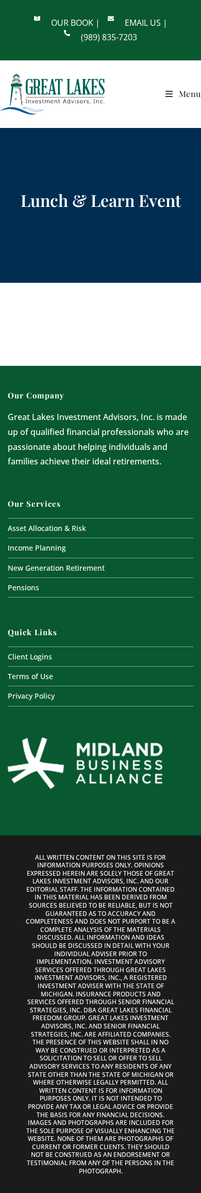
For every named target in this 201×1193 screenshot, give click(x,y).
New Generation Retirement (56, 568)
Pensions (23, 587)
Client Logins (30, 657)
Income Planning (37, 548)
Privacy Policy (31, 696)
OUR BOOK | (75, 22)
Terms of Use (30, 676)
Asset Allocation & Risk (47, 528)
